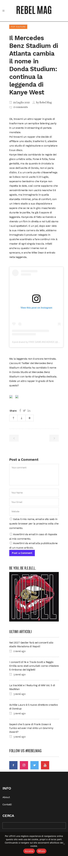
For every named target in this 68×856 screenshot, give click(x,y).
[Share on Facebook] (20, 411)
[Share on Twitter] (24, 411)
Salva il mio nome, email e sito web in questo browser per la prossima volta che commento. (33, 524)
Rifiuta (41, 851)
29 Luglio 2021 (21, 102)
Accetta (29, 851)
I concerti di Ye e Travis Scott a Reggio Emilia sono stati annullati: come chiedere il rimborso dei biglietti (34, 665)
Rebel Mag (45, 102)
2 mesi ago (19, 651)
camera (31, 230)
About (6, 797)
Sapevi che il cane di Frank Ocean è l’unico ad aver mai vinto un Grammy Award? (31, 728)
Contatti (7, 804)
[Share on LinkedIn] (29, 411)
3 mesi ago (19, 674)
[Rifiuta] (64, 844)
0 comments (20, 107)
